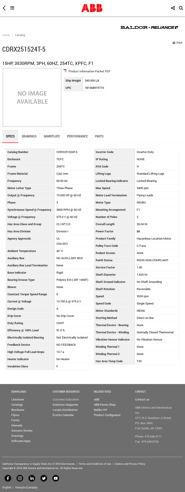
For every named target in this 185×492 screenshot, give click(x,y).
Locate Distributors (65, 410)
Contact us (142, 399)
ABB (96, 399)
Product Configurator (107, 415)
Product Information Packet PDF (90, 71)
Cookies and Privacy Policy (130, 463)
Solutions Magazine (65, 405)
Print (179, 43)
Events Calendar (63, 415)
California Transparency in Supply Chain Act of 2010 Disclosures (38, 463)
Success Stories (21, 430)
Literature (17, 399)
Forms (15, 420)
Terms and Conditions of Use (95, 463)
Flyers (15, 415)
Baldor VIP (100, 410)
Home (6, 35)
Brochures (17, 410)
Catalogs (17, 405)
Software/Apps (21, 441)
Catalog (20, 35)
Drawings (17, 436)
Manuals (16, 425)
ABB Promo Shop (105, 405)
